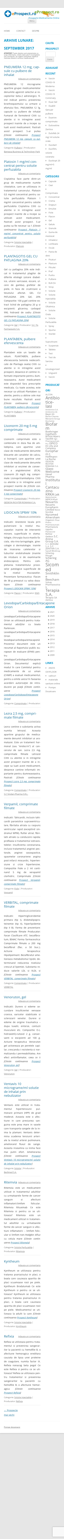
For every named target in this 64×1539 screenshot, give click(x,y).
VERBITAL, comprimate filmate (21, 904)
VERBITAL (8, 987)
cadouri (52, 675)
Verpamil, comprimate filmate (21, 806)
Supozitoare (51, 341)
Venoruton (9, 1073)
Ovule (51, 247)
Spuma (52, 329)
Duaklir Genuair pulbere (50, 109)
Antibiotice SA (51, 412)
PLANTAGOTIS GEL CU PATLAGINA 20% (21, 258)
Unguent (53, 373)
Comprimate (20, 498)
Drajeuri (52, 204)
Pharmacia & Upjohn (51, 528)
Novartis (51, 502)
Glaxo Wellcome (52, 470)
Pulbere (18, 147)
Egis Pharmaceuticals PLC (52, 441)
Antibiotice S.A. (51, 410)
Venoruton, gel (15, 997)
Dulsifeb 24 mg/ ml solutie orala (52, 137)
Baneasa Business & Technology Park (22, 151)
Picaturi (52, 259)
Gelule (52, 224)
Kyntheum (12, 1261)
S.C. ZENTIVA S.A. (52, 547)
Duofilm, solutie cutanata (51, 152)
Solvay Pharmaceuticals (52, 584)
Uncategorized (52, 369)
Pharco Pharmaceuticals (52, 523)
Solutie (17, 1168)
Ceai (51, 185)
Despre (35, 31)
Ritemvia (10, 1182)
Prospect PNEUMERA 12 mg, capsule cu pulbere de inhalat (22, 139)
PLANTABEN (10, 415)
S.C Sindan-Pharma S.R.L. (16, 794)
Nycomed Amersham (52, 516)
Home (7, 31)
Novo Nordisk (52, 511)
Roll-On (52, 283)
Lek (57, 494)
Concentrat (54, 196)
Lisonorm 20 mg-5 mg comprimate (20, 428)
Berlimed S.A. (10, 1172)
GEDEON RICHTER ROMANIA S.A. (20, 502)
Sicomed (52, 566)
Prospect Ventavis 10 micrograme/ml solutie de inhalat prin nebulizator (22, 1159)
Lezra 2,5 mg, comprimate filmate (20, 715)
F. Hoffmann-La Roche (51, 457)
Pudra (51, 275)
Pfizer (57, 520)
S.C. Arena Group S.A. (52, 539)
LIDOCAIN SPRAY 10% (20, 512)
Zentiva (49, 599)
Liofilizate (53, 243)
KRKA (49, 494)
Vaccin (52, 376)
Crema (52, 200)
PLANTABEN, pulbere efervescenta (19, 341)
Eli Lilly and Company (51, 447)
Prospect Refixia (12, 1392)
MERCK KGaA (51, 499)
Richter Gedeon (49, 535)
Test (51, 353)
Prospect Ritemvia (20, 1242)
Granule (52, 228)
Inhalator (53, 239)
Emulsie (52, 208)
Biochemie (49, 421)
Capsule (52, 181)
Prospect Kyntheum (27, 1317)
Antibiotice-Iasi (52, 402)
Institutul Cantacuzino (52, 485)
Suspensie (53, 345)
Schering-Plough (49, 554)
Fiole (16, 888)
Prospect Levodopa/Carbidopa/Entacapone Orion (22, 694)
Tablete (52, 349)
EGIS (37, 593)
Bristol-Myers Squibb (52, 437)
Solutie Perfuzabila (23, 1247)
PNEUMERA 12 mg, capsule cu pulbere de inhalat (22, 71)
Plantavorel (50, 532)
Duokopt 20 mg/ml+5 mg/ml (52, 164)
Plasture (53, 263)
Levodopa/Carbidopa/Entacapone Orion (29, 605)
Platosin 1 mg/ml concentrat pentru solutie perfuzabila (20, 165)
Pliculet (52, 267)
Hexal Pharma (49, 475)
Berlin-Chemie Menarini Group (52, 417)
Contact (20, 31)
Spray (51, 326)
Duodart (53, 144)
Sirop (51, 286)
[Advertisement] (10, 1490)
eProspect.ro (46, 12)
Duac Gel (53, 101)
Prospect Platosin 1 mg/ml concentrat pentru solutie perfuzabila (22, 233)
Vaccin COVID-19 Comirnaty (50, 94)
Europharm (51, 452)
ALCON (49, 394)
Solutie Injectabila (23, 242)
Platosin (20, 246)
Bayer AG (49, 414)
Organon (49, 520)
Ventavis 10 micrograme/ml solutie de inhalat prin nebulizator (21, 1090)
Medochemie (50, 497)
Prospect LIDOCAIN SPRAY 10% (19, 588)
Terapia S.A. (52, 592)
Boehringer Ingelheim (51, 433)
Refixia (9, 1336)
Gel (15, 325)
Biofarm (51, 426)
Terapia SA (51, 597)
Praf (51, 271)
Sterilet (52, 333)
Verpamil (8, 892)
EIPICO (53, 443)
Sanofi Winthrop (52, 551)
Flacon (17, 593)
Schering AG (50, 559)
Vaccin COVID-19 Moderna (50, 82)
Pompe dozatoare (12, 1427)
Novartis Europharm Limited (51, 507)
